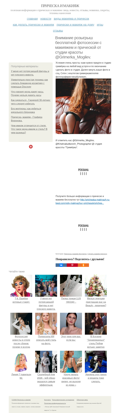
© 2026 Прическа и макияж (21, 400)
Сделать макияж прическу (97, 254)
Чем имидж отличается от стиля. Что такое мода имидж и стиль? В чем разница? (29, 129)
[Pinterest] (72, 265)
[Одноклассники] (83, 265)
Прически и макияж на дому (75, 24)
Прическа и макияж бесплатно (75, 254)
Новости (45, 18)
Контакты (47, 400)
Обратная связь (82, 400)
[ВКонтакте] (61, 265)
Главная (32, 18)
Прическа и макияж (60, 5)
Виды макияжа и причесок (71, 18)
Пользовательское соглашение (63, 400)
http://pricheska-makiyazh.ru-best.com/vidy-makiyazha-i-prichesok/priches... (83, 201)
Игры (100, 24)
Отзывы (58, 30)
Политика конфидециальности (55, 403)
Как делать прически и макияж (33, 24)
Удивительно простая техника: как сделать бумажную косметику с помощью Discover (29, 83)
